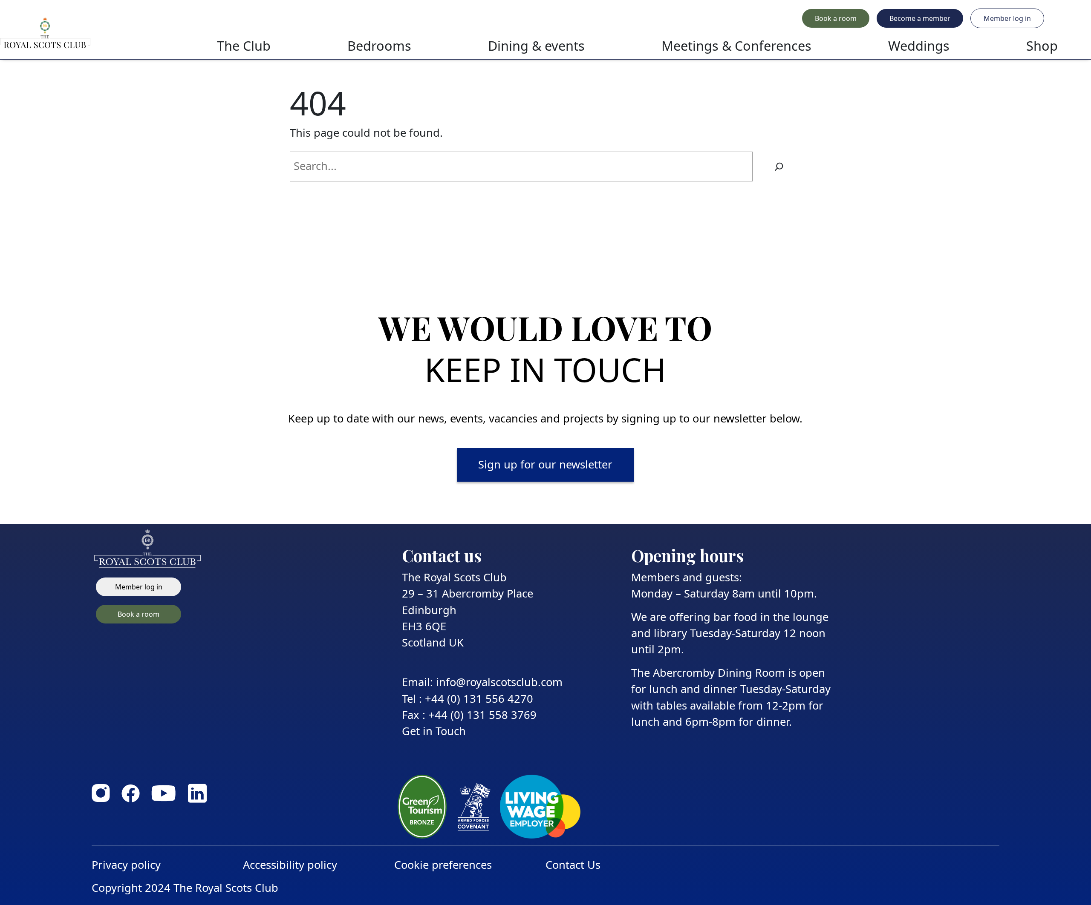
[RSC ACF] (86, 33)
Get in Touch (434, 731)
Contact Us (573, 864)
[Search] (779, 166)
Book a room (836, 18)
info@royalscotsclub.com (499, 682)
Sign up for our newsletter (545, 464)
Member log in (1007, 18)
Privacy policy (126, 864)
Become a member (919, 18)
